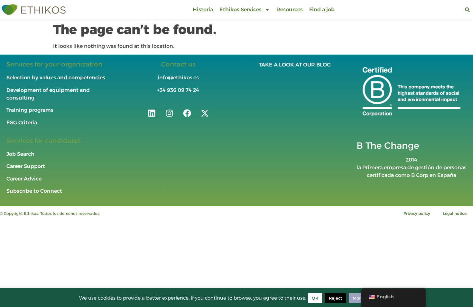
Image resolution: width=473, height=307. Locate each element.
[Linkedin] (152, 113)
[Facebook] (187, 113)
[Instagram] (169, 113)
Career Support (25, 166)
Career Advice (24, 179)
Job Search (20, 154)
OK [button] (315, 298)
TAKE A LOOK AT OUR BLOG (295, 65)
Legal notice (455, 213)
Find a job (322, 9)
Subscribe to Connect (34, 191)
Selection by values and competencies (55, 78)
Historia (203, 9)
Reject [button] (335, 298)
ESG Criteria (21, 122)
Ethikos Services (240, 9)
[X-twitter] (205, 113)
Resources (289, 9)
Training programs (30, 110)
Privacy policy (416, 213)
